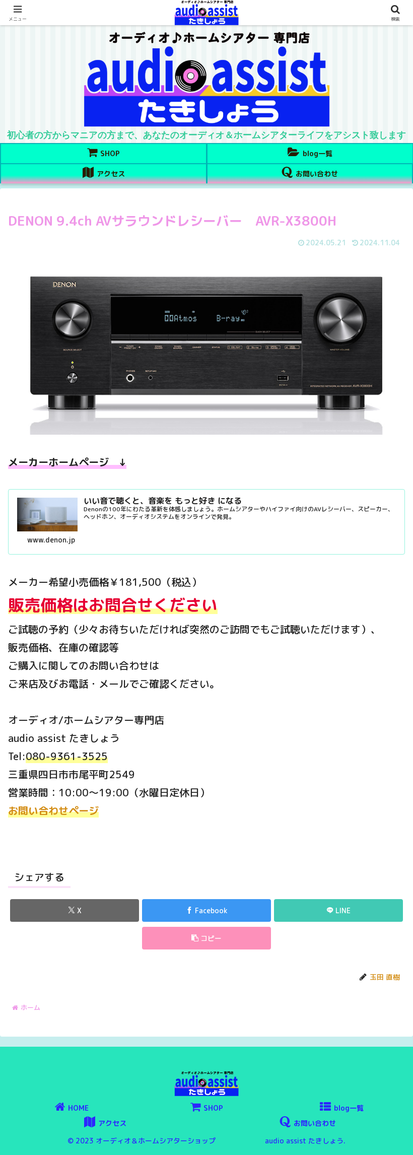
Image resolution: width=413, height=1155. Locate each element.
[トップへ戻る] (398, 1140)
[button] (206, 938)
